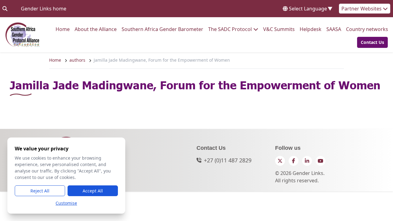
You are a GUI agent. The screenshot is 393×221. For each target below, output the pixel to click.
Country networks (367, 29)
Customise (66, 203)
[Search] (4, 8)
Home (63, 29)
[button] (370, 42)
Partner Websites (362, 8)
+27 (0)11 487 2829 (227, 160)
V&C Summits (279, 29)
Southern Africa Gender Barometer (162, 29)
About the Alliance (96, 29)
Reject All (39, 191)
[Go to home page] (22, 35)
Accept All (93, 191)
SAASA (333, 29)
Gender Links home (43, 8)
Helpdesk (310, 29)
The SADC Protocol (230, 29)
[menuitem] (62, 29)
